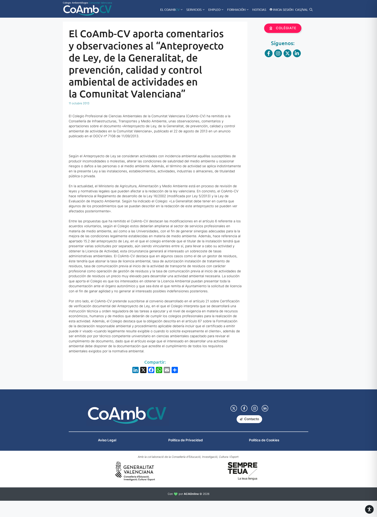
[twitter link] (234, 408)
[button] (311, 9)
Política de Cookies (264, 440)
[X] (143, 370)
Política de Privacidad (185, 440)
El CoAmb (170, 9)
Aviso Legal (107, 440)
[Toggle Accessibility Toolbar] (369, 509)
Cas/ (298, 9)
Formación (236, 9)
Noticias (259, 9)
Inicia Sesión (283, 9)
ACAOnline (191, 493)
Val (305, 9)
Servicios (194, 9)
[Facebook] (151, 370)
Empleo (214, 9)
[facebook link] (244, 408)
